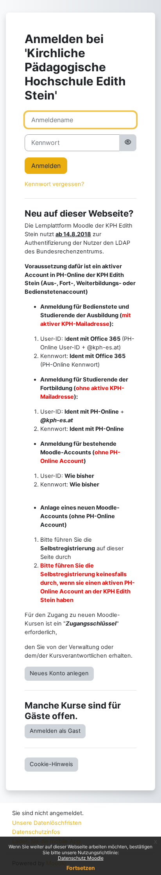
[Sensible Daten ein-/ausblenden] (127, 142)
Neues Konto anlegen (59, 673)
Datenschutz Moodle (81, 858)
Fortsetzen (80, 867)
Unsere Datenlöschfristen (47, 822)
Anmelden (46, 166)
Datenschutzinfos (36, 831)
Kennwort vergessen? (54, 184)
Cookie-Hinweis (51, 764)
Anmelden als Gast (55, 730)
